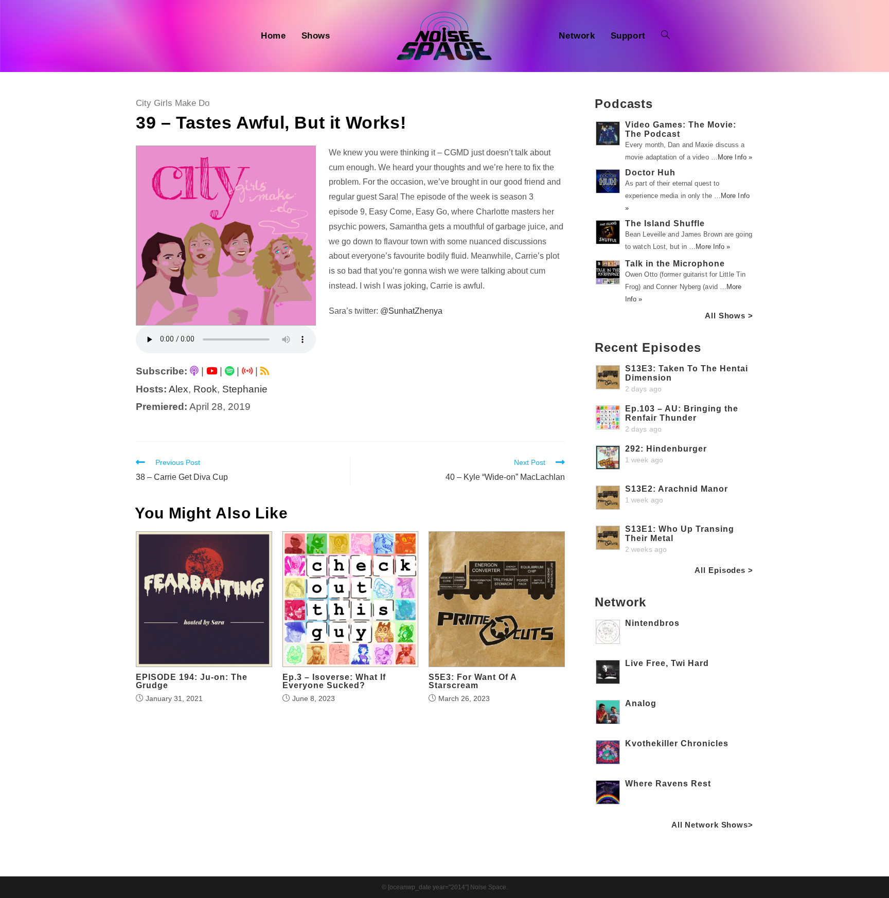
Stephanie (245, 389)
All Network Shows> (712, 824)
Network (620, 602)
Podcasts (624, 104)
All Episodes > (724, 570)
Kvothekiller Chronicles (676, 743)
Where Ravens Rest (668, 783)
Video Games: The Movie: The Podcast (680, 129)
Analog (640, 703)
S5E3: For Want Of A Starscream (473, 681)
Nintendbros (652, 623)
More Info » (735, 157)
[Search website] (665, 36)
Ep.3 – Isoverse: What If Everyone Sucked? (334, 681)
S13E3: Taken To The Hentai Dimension (686, 373)
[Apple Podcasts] (194, 371)
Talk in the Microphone (675, 263)
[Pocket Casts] (247, 371)
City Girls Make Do (172, 103)
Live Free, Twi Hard (667, 663)
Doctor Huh (650, 172)
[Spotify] (229, 371)
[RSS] (264, 371)
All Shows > (729, 315)
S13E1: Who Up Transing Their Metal (679, 534)
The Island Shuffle (665, 223)
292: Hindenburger (666, 448)
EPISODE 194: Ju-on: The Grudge (191, 681)
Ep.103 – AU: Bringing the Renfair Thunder (681, 413)
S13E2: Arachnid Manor (676, 488)
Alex (178, 389)
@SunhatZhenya (411, 311)
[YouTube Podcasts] (211, 371)
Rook (205, 389)
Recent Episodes (648, 347)
